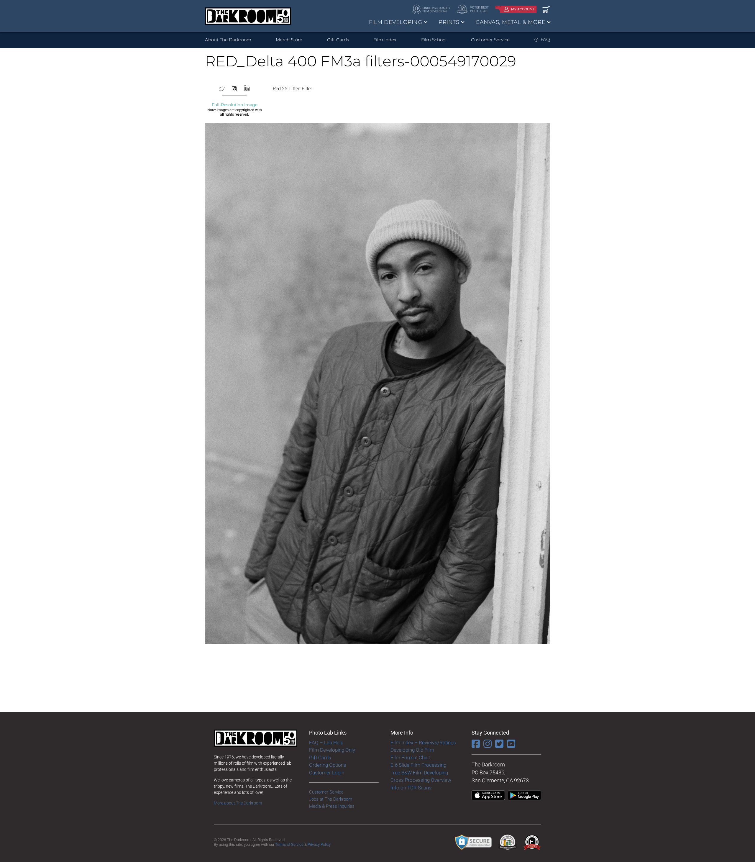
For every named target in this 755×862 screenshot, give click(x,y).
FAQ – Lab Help (326, 742)
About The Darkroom (228, 39)
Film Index (384, 39)
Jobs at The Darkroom (330, 799)
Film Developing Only (332, 750)
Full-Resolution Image (234, 104)
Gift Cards (338, 39)
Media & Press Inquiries (331, 806)
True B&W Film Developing (419, 773)
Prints (449, 22)
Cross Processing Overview (420, 780)
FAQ (545, 39)
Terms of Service (289, 844)
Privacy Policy (319, 844)
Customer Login (326, 773)
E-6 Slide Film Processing (418, 765)
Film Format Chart (410, 758)
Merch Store (289, 39)
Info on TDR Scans (410, 788)
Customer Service (490, 39)
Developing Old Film (412, 750)
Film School (434, 39)
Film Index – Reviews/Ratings (423, 742)
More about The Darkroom (238, 803)
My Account (522, 9)
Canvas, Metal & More (510, 22)
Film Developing (395, 22)
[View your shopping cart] (546, 9)
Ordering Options (327, 765)
